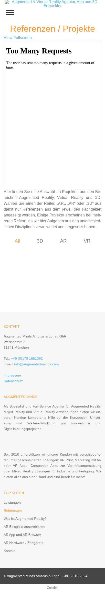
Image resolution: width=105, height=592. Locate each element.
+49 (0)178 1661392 (27, 358)
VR (87, 241)
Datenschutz (13, 381)
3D (40, 241)
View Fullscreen (18, 38)
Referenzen (13, 510)
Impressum (12, 375)
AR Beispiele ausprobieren (24, 527)
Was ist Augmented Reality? (25, 519)
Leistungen (12, 502)
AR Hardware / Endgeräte (23, 543)
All (17, 241)
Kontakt (9, 551)
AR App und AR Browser (22, 535)
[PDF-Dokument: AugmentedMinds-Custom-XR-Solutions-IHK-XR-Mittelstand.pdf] (52, 114)
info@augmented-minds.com (36, 364)
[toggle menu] (10, 13)
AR (63, 241)
